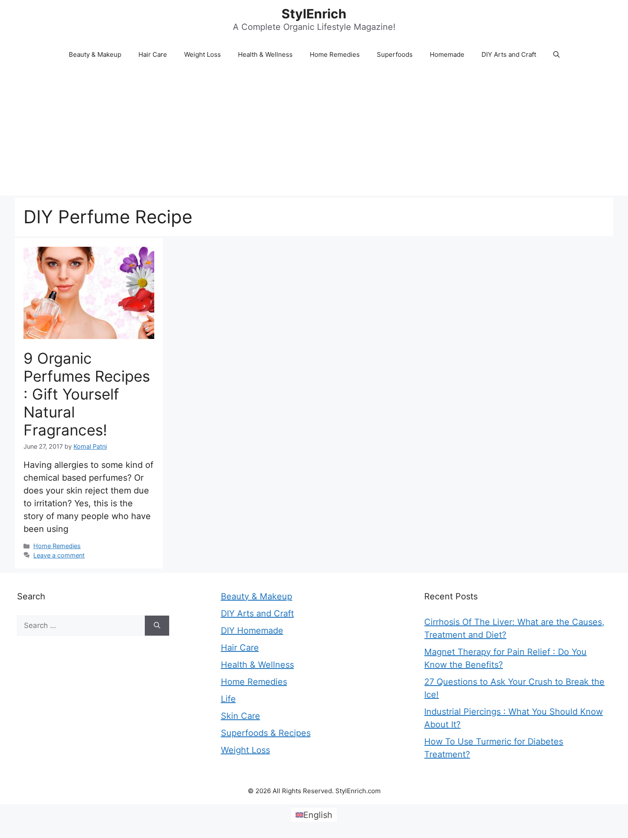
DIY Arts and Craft (508, 54)
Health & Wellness (265, 54)
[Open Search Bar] (556, 54)
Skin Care (240, 716)
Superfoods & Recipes (266, 733)
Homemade (447, 54)
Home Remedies (335, 54)
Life (228, 699)
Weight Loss (202, 54)
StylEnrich (314, 13)
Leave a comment (59, 555)
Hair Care (152, 54)
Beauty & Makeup (95, 54)
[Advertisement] (314, 131)
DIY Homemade (252, 630)
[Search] (157, 626)
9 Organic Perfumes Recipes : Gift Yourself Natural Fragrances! (86, 394)
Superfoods (395, 54)
